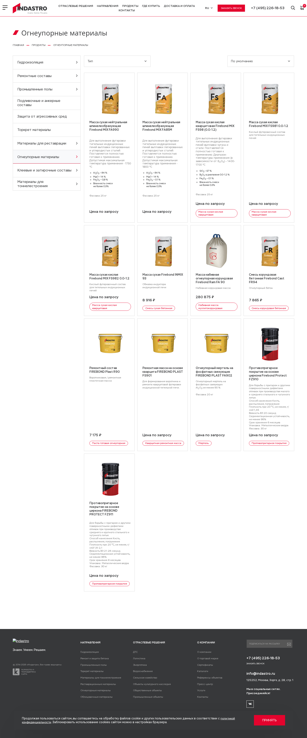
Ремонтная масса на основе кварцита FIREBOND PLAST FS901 (162, 371)
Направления (107, 6)
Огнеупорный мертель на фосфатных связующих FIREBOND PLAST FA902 (214, 371)
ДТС (135, 652)
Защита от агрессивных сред (42, 116)
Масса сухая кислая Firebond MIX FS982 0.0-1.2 (109, 276)
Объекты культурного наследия (152, 684)
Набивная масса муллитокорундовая (210, 307)
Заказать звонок (231, 8)
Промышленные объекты (148, 696)
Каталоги (202, 671)
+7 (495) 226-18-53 (267, 8)
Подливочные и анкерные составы (38, 103)
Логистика (139, 658)
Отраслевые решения (75, 6)
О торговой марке (207, 658)
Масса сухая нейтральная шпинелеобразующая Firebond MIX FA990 (108, 126)
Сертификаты (205, 664)
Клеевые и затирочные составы (44, 170)
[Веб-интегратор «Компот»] (24, 671)
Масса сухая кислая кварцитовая (210, 213)
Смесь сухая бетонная (158, 308)
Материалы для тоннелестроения (32, 184)
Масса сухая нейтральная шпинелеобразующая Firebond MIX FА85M (161, 126)
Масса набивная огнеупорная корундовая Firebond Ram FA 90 (214, 278)
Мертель (203, 443)
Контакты (127, 10)
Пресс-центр (205, 684)
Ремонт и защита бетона (94, 658)
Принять (269, 720)
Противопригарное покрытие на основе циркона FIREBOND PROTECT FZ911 (104, 508)
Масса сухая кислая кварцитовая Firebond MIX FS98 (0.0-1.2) (215, 126)
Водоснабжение (143, 671)
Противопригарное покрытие (269, 443)
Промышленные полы (34, 89)
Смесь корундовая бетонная (269, 308)
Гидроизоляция (30, 62)
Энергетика (140, 664)
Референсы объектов (209, 677)
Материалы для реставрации (41, 143)
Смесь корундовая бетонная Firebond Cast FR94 (266, 278)
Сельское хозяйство (145, 677)
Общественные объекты (147, 690)
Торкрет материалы (34, 130)
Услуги (201, 690)
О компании (204, 652)
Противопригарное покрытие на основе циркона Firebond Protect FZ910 (268, 373)
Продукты (130, 6)
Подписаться (289, 644)
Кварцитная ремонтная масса (163, 443)
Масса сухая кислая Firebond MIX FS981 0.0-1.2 (268, 124)
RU (207, 8)
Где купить (151, 6)
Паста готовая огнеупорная (108, 443)
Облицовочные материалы (96, 696)
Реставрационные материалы (98, 684)
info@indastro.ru (260, 673)
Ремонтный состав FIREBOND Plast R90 (104, 370)
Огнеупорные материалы (38, 157)
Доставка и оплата (179, 6)
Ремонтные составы (34, 76)
